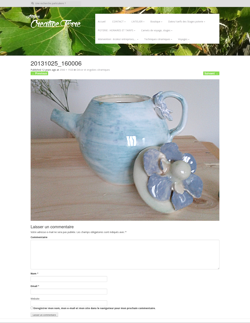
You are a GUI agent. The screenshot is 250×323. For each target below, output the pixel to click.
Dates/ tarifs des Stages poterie (185, 21)
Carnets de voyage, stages (155, 30)
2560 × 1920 (66, 69)
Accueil (101, 21)
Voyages (182, 39)
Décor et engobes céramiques (93, 69)
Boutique (155, 21)
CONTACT (118, 21)
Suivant (211, 73)
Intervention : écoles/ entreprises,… (117, 39)
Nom (33, 273)
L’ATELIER (137, 21)
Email (34, 286)
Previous (39, 73)
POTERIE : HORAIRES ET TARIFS (115, 30)
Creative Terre (56, 24)
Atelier (33, 17)
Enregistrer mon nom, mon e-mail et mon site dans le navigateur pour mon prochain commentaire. (95, 308)
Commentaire (39, 237)
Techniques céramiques (157, 39)
